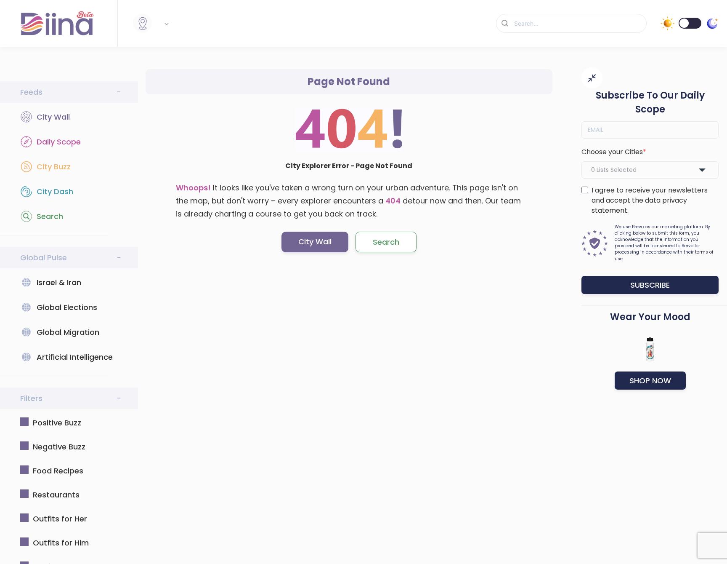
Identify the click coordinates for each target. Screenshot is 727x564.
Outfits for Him (61, 542)
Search (50, 216)
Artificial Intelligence (75, 357)
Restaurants (56, 494)
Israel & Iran (59, 282)
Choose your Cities (612, 152)
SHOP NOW (650, 380)
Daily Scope (59, 141)
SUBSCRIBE (650, 285)
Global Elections (67, 307)
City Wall (53, 117)
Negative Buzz (59, 446)
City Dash (55, 191)
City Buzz (54, 166)
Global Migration (68, 332)
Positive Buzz (57, 422)
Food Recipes (58, 470)
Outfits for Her (60, 518)
